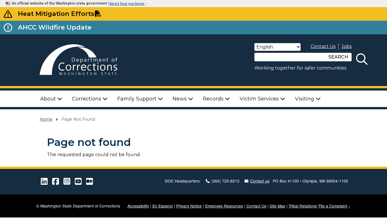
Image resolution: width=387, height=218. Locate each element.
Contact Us (323, 46)
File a (332, 206)
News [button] (180, 99)
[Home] (84, 60)
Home (46, 119)
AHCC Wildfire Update (55, 27)
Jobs (346, 46)
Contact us (259, 181)
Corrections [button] (87, 99)
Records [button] (214, 99)
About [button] (48, 99)
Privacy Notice (189, 206)
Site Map (277, 206)
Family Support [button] (137, 99)
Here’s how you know (127, 3)
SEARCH (338, 57)
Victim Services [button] (260, 99)
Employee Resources (224, 206)
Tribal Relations (302, 206)
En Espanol (162, 206)
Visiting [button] (305, 99)
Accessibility (138, 206)
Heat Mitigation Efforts (56, 14)
